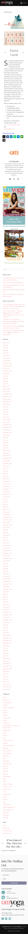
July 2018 (5, 563)
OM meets (5, 771)
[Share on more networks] (4, 140)
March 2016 (6, 633)
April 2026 (5, 353)
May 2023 (5, 443)
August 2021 (6, 496)
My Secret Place (7, 763)
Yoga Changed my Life (9, 807)
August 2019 (6, 535)
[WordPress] (18, 179)
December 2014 (7, 663)
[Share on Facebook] (7, 136)
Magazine (5, 748)
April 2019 (5, 540)
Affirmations (6, 700)
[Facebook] (10, 179)
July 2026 (5, 345)
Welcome (5, 799)
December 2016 (7, 612)
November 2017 (7, 584)
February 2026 (7, 358)
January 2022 (6, 484)
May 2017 (5, 599)
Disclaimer (21, 928)
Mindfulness (6, 761)
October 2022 (6, 461)
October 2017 (6, 586)
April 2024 (5, 414)
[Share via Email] (21, 136)
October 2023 (6, 430)
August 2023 (6, 435)
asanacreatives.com (9, 129)
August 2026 (6, 342)
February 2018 (7, 576)
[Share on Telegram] (18, 136)
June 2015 (5, 648)
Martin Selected (7, 753)
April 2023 (5, 445)
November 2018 (7, 553)
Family (4, 733)
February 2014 (7, 684)
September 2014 (7, 669)
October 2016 (6, 617)
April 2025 (5, 384)
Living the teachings (8, 745)
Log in (4, 825)
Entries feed (6, 828)
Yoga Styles (6, 815)
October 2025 (6, 368)
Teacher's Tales (7, 786)
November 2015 (7, 640)
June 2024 (5, 409)
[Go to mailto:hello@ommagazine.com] (14, 897)
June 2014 (5, 674)
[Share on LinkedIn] (11, 136)
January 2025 (6, 391)
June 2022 (5, 471)
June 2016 (5, 625)
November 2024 (7, 396)
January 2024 (6, 422)
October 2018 (6, 556)
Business (5, 715)
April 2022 (5, 476)
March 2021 (6, 509)
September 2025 (7, 371)
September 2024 (7, 401)
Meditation (6, 756)
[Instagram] (14, 179)
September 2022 (7, 463)
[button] (14, 883)
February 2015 (7, 658)
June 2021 (5, 502)
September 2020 (7, 525)
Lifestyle (5, 743)
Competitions (6, 718)
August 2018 (6, 561)
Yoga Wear (6, 817)
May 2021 (5, 504)
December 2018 (7, 550)
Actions (5, 697)
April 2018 (5, 571)
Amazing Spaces (7, 702)
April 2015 (5, 653)
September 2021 (7, 494)
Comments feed (7, 831)
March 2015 (6, 656)
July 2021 (5, 499)
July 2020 (5, 530)
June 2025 (5, 378)
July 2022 (5, 468)
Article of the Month (8, 707)
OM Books (6, 766)
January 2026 (6, 360)
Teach (4, 781)
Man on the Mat (7, 751)
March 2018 (6, 574)
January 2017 (6, 609)
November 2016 (7, 615)
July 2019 (5, 538)
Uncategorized (7, 794)
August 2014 (6, 671)
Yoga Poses (6, 812)
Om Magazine (14, 161)
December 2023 (7, 425)
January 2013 (6, 689)
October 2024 (6, 399)
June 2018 (5, 566)
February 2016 (7, 635)
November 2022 (7, 458)
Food (4, 738)
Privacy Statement (12, 928)
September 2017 (7, 589)
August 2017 (6, 591)
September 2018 (7, 558)
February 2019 (7, 545)
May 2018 (5, 568)
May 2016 (5, 627)
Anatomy (5, 705)
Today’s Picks (6, 789)
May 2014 (5, 676)
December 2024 (7, 394)
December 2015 (7, 638)
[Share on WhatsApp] (14, 136)
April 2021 (5, 507)
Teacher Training (7, 784)
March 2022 (6, 479)
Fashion (5, 735)
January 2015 (6, 661)
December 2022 (7, 455)
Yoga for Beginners (8, 810)
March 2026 (6, 355)
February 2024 (7, 419)
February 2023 (7, 450)
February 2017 (7, 607)
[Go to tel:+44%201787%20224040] (14, 892)
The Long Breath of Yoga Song (11, 326)
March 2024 (6, 417)
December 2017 (7, 581)
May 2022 (5, 473)
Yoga (4, 802)
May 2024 (5, 412)
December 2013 (7, 687)
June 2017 (5, 597)
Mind (4, 758)
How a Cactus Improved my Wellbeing (13, 282)
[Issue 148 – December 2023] (14, 201)
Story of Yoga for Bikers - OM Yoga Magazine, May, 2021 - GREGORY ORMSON (12, 313)
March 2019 (6, 543)
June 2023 (5, 440)
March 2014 (6, 681)
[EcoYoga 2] (14, 21)
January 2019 (6, 548)
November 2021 (7, 489)
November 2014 (7, 666)
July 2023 (5, 437)
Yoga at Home (6, 804)
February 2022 (7, 481)
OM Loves (5, 769)
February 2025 (7, 389)
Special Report (7, 776)
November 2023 (7, 427)
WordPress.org (7, 833)
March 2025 (6, 386)
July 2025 (5, 376)
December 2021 (7, 486)
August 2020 (6, 527)
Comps (5, 720)
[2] (14, 245)
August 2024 (6, 404)
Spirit (4, 779)
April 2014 (5, 679)
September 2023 (7, 432)
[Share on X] (4, 136)
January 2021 (6, 514)
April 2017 (5, 602)
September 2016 (7, 620)
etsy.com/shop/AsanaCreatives (12, 125)
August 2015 (6, 645)
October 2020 (6, 522)
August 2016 (6, 622)
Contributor (6, 723)
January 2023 (6, 453)
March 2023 (6, 448)
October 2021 (6, 491)
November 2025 (7, 366)
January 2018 (6, 579)
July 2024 (5, 407)
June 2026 (5, 348)
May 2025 (5, 381)
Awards (5, 713)
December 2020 (7, 517)
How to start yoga (8, 740)
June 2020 (5, 532)
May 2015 (5, 651)
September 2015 (7, 643)
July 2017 (5, 594)
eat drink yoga (7, 730)
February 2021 (7, 512)
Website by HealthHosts (14, 931)
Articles (5, 710)
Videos (4, 797)
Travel (4, 792)
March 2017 (6, 604)
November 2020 (7, 520)
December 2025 (7, 363)
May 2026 (5, 350)
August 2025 (6, 373)
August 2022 (6, 466)
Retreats (5, 774)
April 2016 (5, 630)
